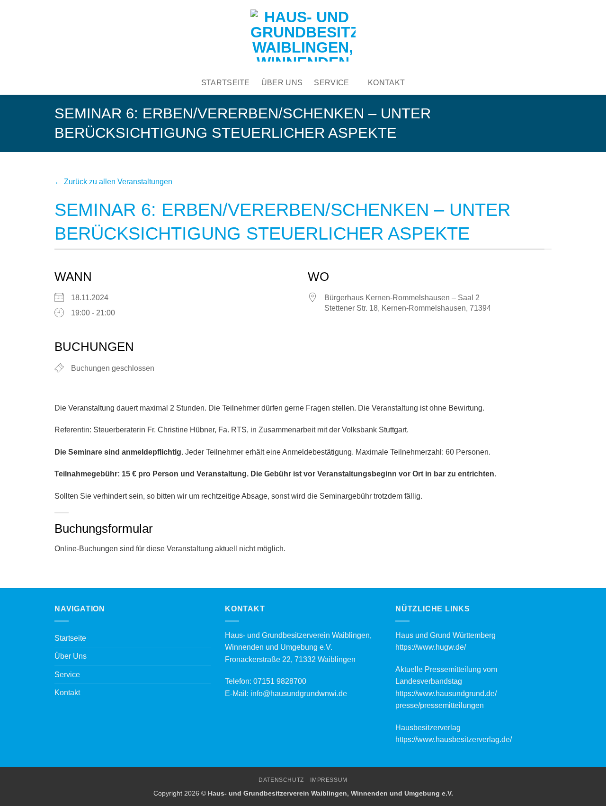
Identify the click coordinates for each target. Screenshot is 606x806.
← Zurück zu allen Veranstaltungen (113, 182)
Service (331, 83)
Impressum (329, 780)
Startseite (225, 83)
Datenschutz (281, 780)
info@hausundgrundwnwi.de (298, 694)
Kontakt (386, 83)
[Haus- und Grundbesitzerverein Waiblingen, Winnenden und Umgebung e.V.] (303, 35)
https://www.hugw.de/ (430, 647)
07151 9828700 (279, 681)
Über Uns (282, 83)
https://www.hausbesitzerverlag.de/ (453, 739)
